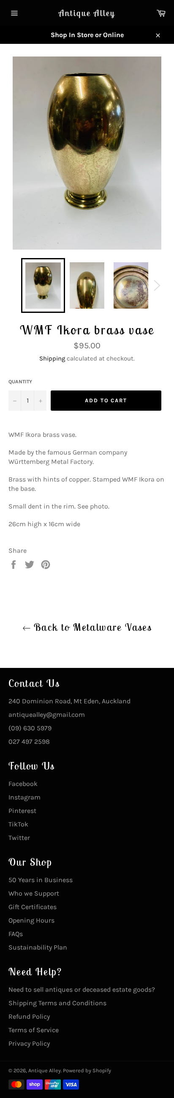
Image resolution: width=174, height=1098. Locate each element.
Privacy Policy (29, 1043)
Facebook (23, 784)
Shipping (52, 358)
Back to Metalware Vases (91, 627)
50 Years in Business (40, 880)
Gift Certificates (32, 907)
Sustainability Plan (37, 947)
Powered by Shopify (87, 1070)
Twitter (19, 838)
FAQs (15, 934)
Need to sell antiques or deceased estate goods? (81, 989)
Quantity (20, 382)
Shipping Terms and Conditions (57, 1003)
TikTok (18, 824)
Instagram (24, 797)
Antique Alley (87, 13)
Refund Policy (29, 1016)
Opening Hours (31, 920)
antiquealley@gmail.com (46, 714)
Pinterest (22, 811)
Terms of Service (33, 1030)
